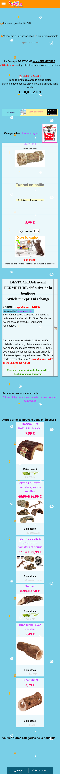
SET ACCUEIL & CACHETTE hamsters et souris (30, 543)
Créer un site (39, 770)
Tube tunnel (30, 680)
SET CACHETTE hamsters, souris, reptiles (30, 487)
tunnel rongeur (30, 133)
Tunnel (30, 586)
